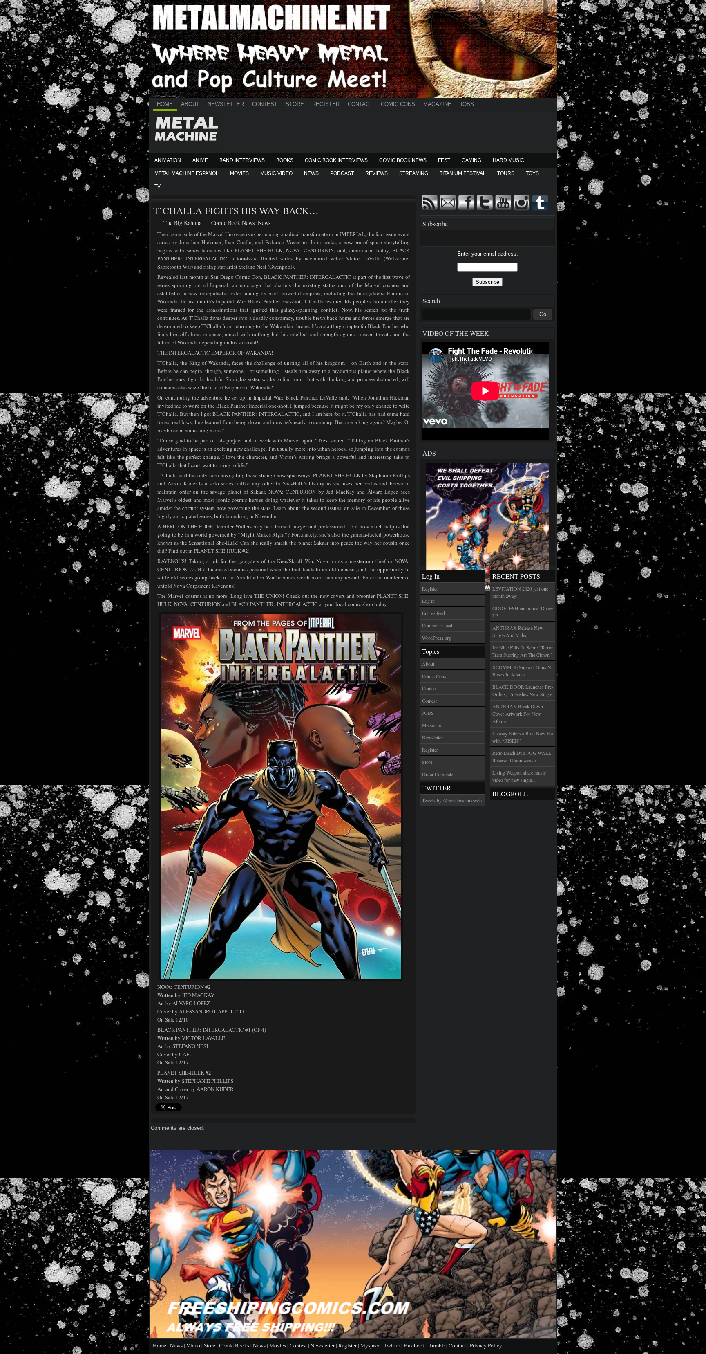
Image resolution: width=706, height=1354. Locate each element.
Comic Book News (403, 160)
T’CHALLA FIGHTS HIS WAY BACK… (236, 210)
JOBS (467, 104)
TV (157, 186)
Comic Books (234, 1345)
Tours (505, 173)
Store (295, 104)
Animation (167, 160)
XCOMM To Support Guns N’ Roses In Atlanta (522, 671)
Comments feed (437, 625)
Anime (200, 160)
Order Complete (437, 774)
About (190, 104)
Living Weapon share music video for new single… (519, 776)
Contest (264, 104)
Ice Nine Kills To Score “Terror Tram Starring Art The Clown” (522, 651)
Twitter (392, 1345)
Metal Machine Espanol (186, 173)
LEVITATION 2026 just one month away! (520, 592)
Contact (360, 104)
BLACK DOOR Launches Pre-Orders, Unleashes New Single (522, 690)
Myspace (370, 1345)
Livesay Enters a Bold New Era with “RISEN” (522, 737)
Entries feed (433, 613)
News (311, 173)
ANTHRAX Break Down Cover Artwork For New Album (517, 713)
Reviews (376, 173)
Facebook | (416, 1345)
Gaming (471, 160)
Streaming (413, 173)
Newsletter (226, 104)
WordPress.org (436, 637)
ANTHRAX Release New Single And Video (517, 631)
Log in (428, 600)
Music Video (276, 173)
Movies (239, 173)
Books (284, 160)
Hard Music (508, 160)
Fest (444, 160)
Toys (532, 173)
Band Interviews (242, 160)
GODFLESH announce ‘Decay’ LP (523, 612)
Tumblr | (439, 1345)
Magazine (437, 104)
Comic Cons (398, 104)
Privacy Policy (486, 1345)
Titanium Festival (463, 173)
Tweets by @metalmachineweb (452, 800)
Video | (195, 1345)
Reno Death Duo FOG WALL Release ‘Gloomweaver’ (521, 756)
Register (326, 104)
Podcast (342, 173)
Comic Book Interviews (336, 160)
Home (165, 104)
